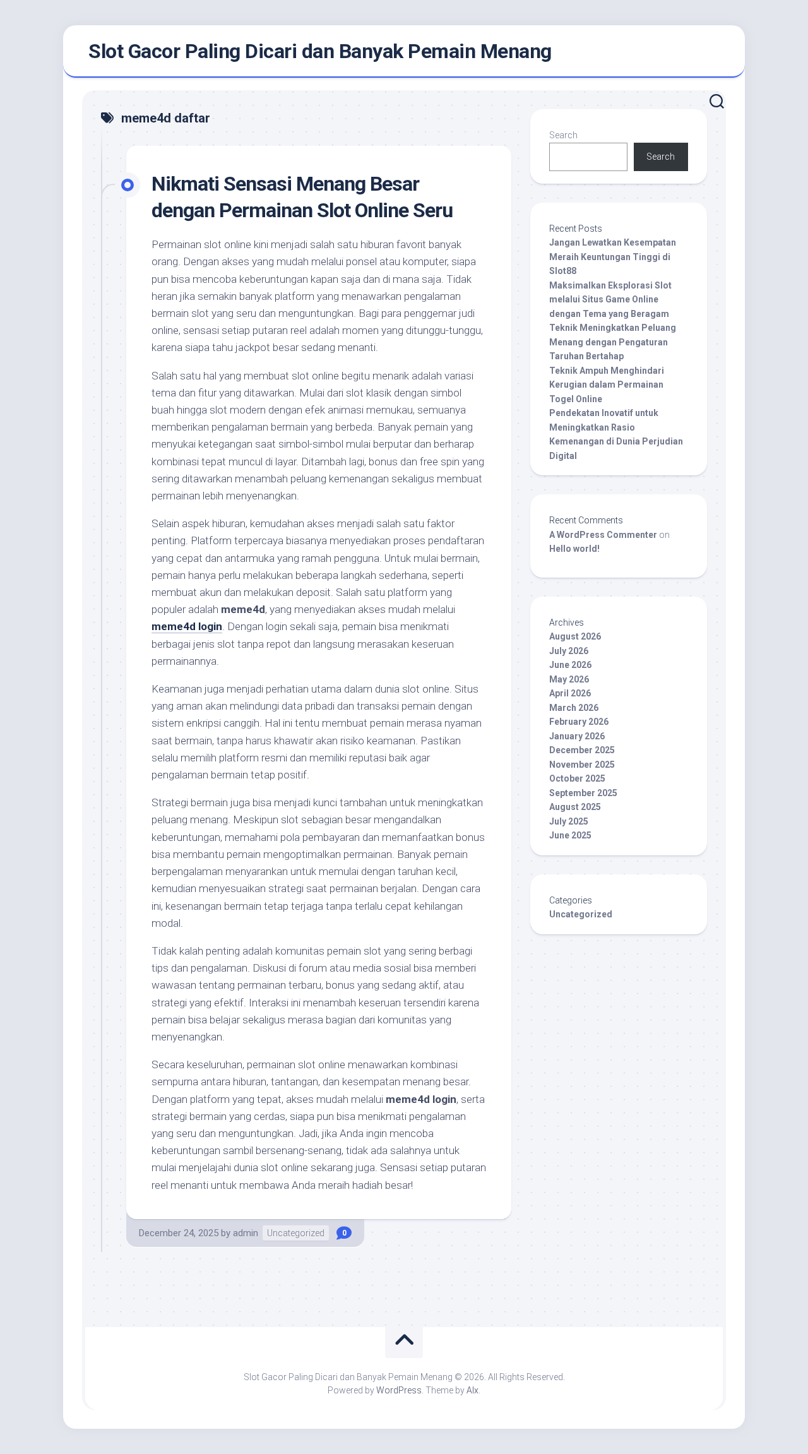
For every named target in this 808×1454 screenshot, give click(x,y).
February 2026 (579, 722)
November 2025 (582, 765)
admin (245, 1233)
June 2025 (570, 835)
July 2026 (568, 651)
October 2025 (577, 778)
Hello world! (574, 549)
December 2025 (582, 750)
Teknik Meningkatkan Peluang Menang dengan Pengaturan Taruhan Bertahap (612, 342)
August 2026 (575, 636)
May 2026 (569, 679)
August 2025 (575, 807)
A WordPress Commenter (603, 535)
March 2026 (573, 708)
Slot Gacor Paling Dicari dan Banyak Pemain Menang (320, 51)
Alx (472, 1390)
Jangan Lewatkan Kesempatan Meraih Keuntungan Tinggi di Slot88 (612, 256)
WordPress (399, 1390)
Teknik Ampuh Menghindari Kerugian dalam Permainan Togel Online (606, 385)
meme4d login (187, 626)
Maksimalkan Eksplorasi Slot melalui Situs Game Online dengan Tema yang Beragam (610, 299)
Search (563, 135)
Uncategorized (295, 1233)
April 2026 (570, 693)
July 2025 (568, 821)
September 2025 (583, 793)
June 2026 (570, 665)
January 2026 (577, 736)
